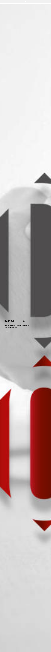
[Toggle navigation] (25, 1)
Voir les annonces (10, 331)
